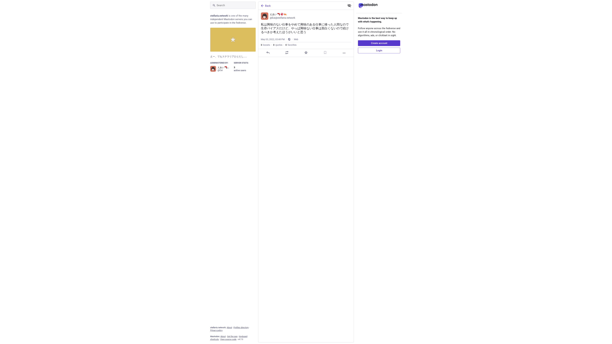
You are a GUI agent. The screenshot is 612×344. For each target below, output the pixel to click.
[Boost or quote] (287, 52)
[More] (344, 53)
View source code (228, 339)
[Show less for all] (349, 5)
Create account (379, 43)
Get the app (232, 336)
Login (379, 50)
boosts (265, 45)
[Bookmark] (325, 52)
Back (268, 5)
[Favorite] (306, 52)
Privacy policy (216, 330)
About (229, 327)
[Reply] (268, 52)
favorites (290, 45)
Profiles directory (241, 327)
